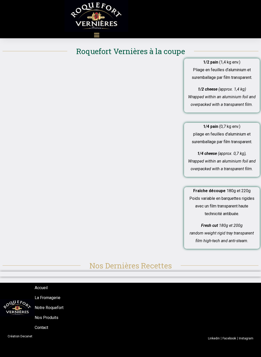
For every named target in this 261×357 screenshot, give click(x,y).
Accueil (41, 287)
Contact (41, 327)
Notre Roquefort (49, 307)
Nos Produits (46, 317)
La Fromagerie (47, 297)
